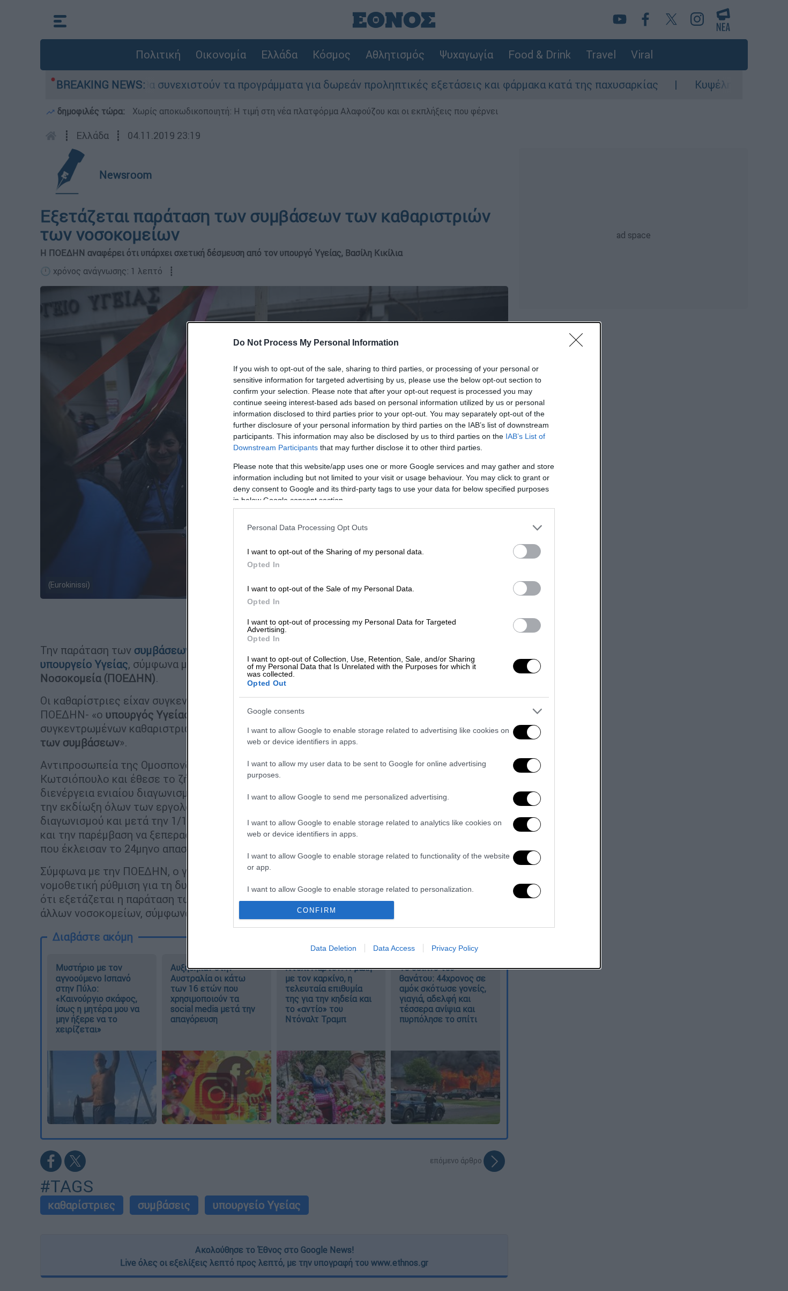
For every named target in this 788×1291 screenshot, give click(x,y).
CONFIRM (317, 910)
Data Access (394, 948)
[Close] (579, 343)
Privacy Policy (455, 948)
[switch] (527, 551)
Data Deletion (333, 948)
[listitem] (394, 527)
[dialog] (394, 645)
